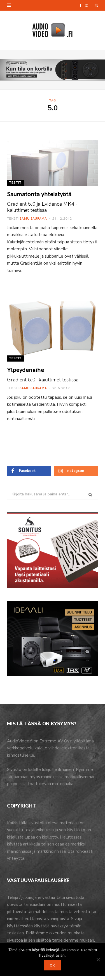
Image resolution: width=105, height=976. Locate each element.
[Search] (96, 5)
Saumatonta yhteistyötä (39, 193)
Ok (52, 965)
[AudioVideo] (52, 30)
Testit (15, 183)
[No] (98, 959)
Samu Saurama (33, 218)
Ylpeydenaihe (25, 369)
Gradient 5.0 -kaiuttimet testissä (42, 379)
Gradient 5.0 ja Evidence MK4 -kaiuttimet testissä (42, 206)
